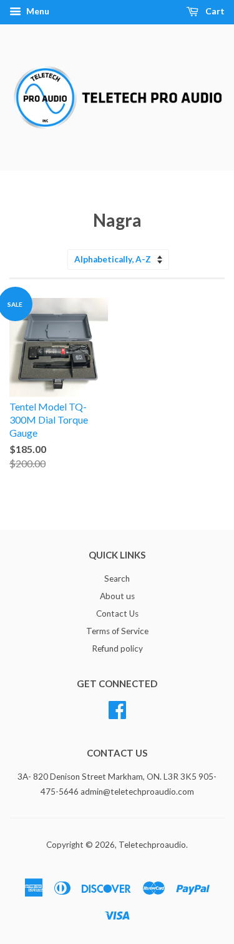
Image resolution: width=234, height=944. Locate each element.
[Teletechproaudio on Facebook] (117, 708)
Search (117, 579)
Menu (36, 11)
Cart (214, 11)
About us (117, 596)
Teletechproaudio (152, 845)
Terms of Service (117, 631)
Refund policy (117, 648)
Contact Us (117, 614)
